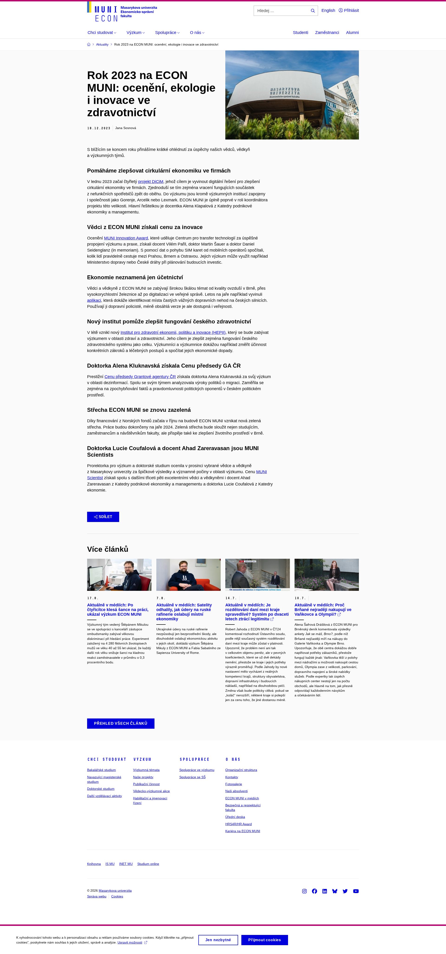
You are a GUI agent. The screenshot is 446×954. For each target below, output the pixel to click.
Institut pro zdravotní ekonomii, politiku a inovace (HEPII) (173, 332)
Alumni (352, 32)
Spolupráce (194, 759)
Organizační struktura (241, 770)
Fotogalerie (233, 784)
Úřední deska (235, 817)
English (328, 10)
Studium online (148, 864)
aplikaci (94, 300)
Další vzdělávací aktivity (104, 796)
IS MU (110, 864)
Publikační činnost (146, 784)
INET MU (126, 864)
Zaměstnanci (327, 32)
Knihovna (94, 864)
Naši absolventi (236, 791)
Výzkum (142, 759)
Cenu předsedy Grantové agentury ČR (140, 376)
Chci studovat (106, 759)
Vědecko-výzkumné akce (151, 791)
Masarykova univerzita (115, 890)
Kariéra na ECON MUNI (242, 831)
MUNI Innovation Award (126, 238)
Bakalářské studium (101, 770)
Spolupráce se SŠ (192, 777)
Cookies (117, 896)
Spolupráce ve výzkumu (196, 770)
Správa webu (96, 896)
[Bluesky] (334, 891)
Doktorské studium (101, 789)
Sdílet (105, 517)
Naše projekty (143, 777)
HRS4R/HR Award (238, 824)
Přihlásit (351, 10)
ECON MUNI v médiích (242, 798)
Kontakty (231, 777)
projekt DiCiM (150, 181)
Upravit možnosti (130, 942)
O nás (232, 759)
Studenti (300, 32)
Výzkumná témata (146, 770)
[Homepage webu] (122, 11)
